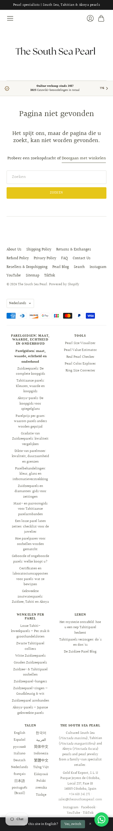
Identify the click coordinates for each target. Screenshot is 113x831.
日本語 (19, 781)
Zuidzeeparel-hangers (30, 681)
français (20, 774)
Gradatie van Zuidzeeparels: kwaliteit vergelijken (30, 439)
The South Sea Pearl (32, 284)
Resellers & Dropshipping (27, 267)
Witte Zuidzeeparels (30, 656)
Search (79, 267)
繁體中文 (41, 760)
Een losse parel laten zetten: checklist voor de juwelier (30, 526)
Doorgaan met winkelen (84, 158)
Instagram (98, 267)
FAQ (64, 258)
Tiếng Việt (41, 767)
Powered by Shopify (64, 284)
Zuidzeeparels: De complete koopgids (30, 371)
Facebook (88, 807)
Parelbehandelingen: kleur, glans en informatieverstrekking (30, 474)
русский (19, 746)
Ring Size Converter (80, 370)
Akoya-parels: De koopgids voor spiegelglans (30, 404)
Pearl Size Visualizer (80, 343)
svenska (41, 787)
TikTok (49, 276)
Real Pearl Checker (80, 357)
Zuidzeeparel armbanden (30, 700)
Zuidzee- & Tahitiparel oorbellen (30, 672)
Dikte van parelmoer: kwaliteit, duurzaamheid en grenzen (30, 456)
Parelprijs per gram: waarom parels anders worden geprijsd (30, 421)
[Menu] (10, 18)
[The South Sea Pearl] (56, 51)
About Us (14, 250)
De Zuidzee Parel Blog (80, 651)
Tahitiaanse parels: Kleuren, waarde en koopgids (30, 386)
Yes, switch (72, 824)
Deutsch (19, 760)
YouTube (14, 276)
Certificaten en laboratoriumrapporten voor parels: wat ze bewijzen (30, 576)
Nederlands (17, 303)
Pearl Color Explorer (80, 364)
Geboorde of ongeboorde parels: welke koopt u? (30, 558)
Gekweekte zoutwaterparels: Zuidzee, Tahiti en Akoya (30, 596)
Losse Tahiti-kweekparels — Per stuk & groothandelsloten (30, 631)
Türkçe (41, 795)
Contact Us (82, 258)
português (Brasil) (19, 790)
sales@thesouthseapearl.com (80, 799)
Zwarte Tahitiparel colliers (30, 646)
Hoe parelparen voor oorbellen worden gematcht (30, 544)
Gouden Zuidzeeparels (30, 662)
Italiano (20, 753)
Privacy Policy (45, 258)
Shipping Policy (38, 250)
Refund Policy (18, 258)
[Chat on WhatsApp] (101, 819)
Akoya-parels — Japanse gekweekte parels (30, 710)
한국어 (41, 733)
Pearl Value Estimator (80, 350)
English (19, 733)
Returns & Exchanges (73, 250)
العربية (41, 740)
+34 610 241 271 (79, 794)
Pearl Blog (60, 267)
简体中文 (41, 746)
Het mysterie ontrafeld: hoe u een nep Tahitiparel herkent (80, 627)
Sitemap (32, 276)
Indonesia (41, 753)
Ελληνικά (41, 774)
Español (20, 740)
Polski (41, 781)
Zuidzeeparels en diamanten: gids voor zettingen (30, 491)
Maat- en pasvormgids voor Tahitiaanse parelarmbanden (30, 509)
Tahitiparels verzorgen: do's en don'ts (80, 642)
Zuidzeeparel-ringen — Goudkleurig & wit (30, 691)
